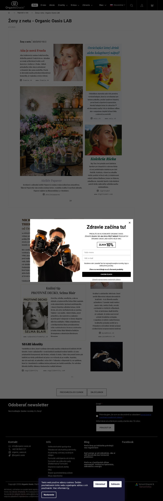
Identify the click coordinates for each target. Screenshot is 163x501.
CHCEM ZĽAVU (106, 274)
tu (68, 488)
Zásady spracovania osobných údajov (106, 279)
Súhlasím (115, 484)
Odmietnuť (100, 484)
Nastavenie (49, 495)
